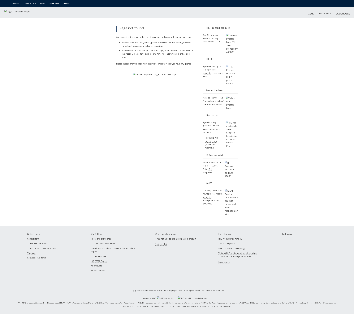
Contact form (33, 238)
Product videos (98, 270)
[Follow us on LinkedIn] (344, 3)
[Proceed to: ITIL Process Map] (154, 74)
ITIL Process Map (99, 256)
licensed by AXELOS (211, 41)
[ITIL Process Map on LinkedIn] (291, 243)
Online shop (54, 3)
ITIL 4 (205, 165)
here (205, 76)
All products (96, 265)
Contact (311, 13)
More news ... (224, 262)
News (42, 3)
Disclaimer (195, 290)
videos (219, 104)
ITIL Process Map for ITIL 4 (230, 238)
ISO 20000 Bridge (99, 261)
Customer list (161, 244)
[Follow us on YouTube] (349, 3)
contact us (165, 63)
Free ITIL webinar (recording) (231, 248)
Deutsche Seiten (343, 13)
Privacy (187, 290)
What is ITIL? (30, 3)
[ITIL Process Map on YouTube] (284, 243)
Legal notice (177, 290)
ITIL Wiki (211, 162)
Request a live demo (36, 257)
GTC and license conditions (103, 243)
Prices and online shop (101, 238)
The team (31, 253)
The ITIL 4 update (226, 243)
